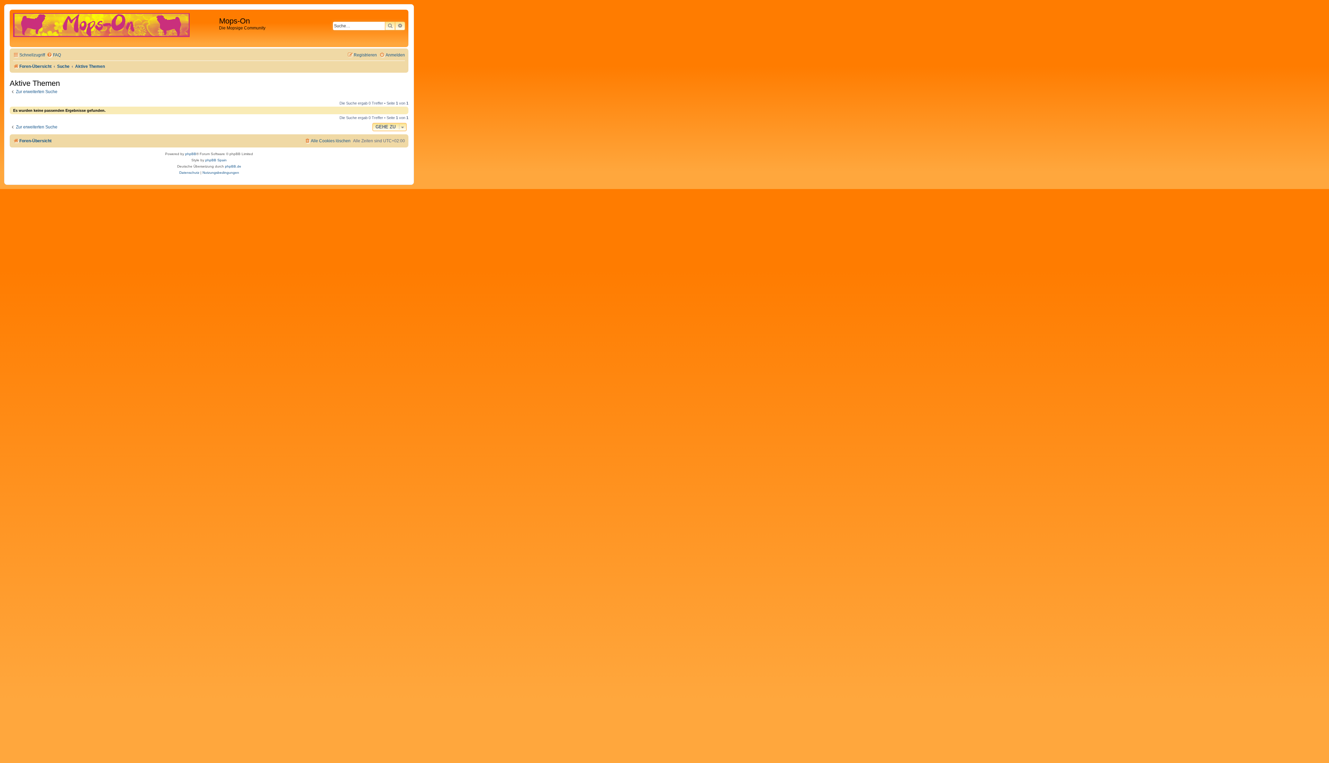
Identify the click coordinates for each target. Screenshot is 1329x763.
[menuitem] (54, 55)
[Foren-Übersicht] (115, 28)
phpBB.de (233, 166)
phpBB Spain (216, 160)
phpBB (190, 154)
